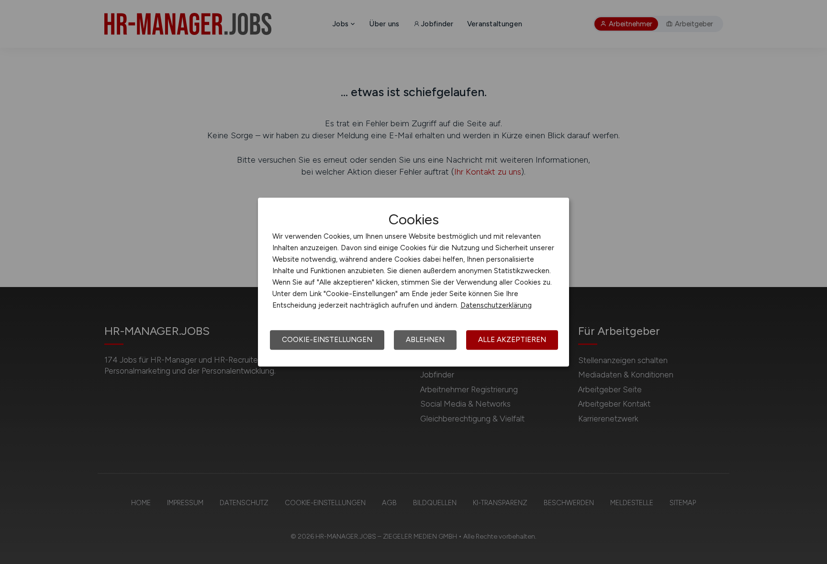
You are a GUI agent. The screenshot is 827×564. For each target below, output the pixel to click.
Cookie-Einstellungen (327, 339)
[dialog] (413, 282)
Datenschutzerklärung (496, 305)
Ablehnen (425, 339)
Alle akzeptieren (512, 339)
